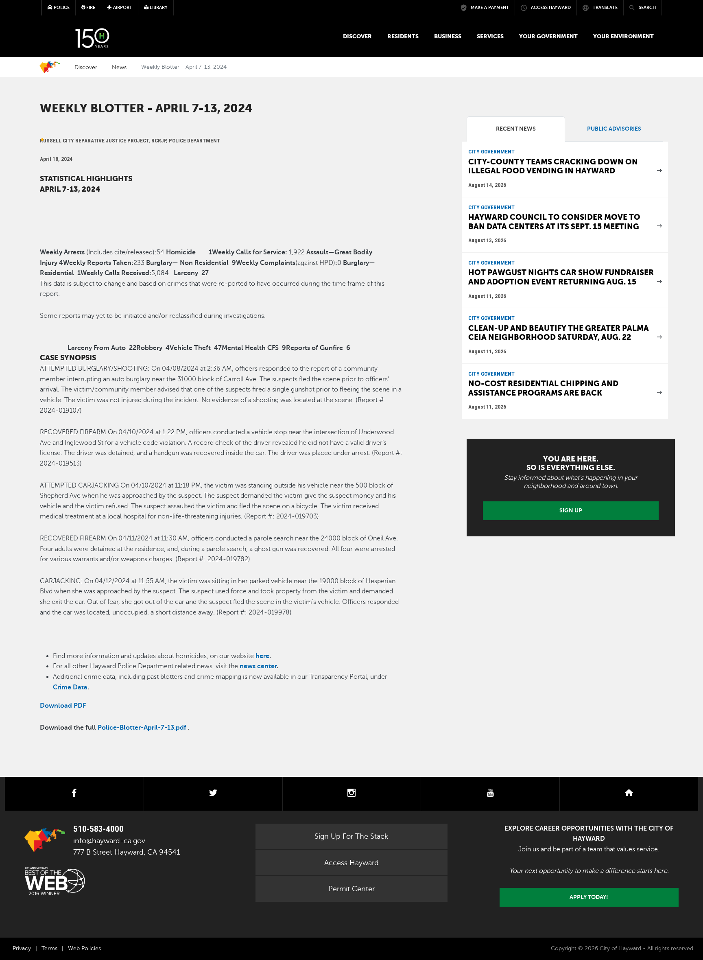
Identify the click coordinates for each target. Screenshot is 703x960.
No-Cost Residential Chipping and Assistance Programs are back (543, 388)
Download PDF (63, 705)
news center (258, 666)
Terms (49, 948)
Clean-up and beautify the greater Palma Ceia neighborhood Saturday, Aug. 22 (558, 333)
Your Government (548, 36)
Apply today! (589, 897)
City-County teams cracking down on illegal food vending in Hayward (553, 166)
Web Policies (84, 948)
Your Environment (623, 36)
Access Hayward (351, 863)
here (262, 656)
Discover (357, 36)
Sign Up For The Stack (351, 836)
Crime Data (70, 687)
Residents (403, 36)
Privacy (22, 948)
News (119, 67)
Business (447, 36)
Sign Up (570, 510)
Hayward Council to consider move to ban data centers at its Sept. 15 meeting (554, 222)
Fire (90, 7)
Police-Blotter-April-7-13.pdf (142, 727)
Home (49, 67)
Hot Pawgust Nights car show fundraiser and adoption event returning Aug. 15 (561, 277)
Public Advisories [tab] (614, 129)
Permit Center (351, 889)
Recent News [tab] (516, 129)
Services (490, 36)
